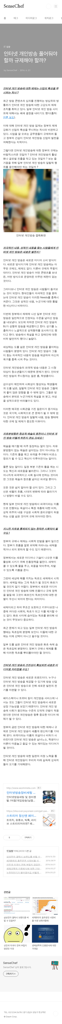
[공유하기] (13, 837)
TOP (55, 1013)
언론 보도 (8, 117)
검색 (48, 6)
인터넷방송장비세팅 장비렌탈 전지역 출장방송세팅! (21, 793)
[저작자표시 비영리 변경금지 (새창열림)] (38, 837)
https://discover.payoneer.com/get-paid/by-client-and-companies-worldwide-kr (28, 811)
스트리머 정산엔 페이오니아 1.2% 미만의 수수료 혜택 (21, 816)
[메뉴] (55, 6)
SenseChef (14, 6)
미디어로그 (31, 18)
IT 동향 (10, 851)
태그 (16, 18)
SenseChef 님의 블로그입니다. (17, 967)
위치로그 (49, 18)
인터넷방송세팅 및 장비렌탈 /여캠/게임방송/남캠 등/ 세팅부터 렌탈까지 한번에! (21, 798)
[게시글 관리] (17, 837)
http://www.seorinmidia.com (21, 788)
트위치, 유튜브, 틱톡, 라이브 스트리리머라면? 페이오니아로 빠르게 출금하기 (21, 821)
